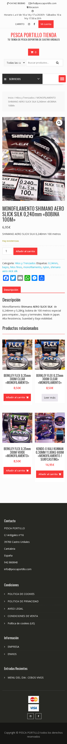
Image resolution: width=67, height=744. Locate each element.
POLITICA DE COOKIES (21, 594)
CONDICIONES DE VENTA (23, 616)
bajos (5, 267)
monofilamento (32, 267)
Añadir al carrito (25, 251)
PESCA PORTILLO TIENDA (33, 35)
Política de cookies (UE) (21, 623)
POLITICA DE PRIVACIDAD (23, 601)
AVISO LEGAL (15, 608)
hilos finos (16, 267)
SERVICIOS (15, 79)
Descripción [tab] (11, 289)
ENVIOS (12, 654)
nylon (46, 267)
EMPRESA (13, 646)
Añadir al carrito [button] (15, 397)
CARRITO (19, 24)
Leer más (49, 397)
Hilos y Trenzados (25, 97)
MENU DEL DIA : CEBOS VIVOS (26, 677)
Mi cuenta (46, 24)
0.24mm (53, 263)
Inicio (11, 97)
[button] (62, 78)
